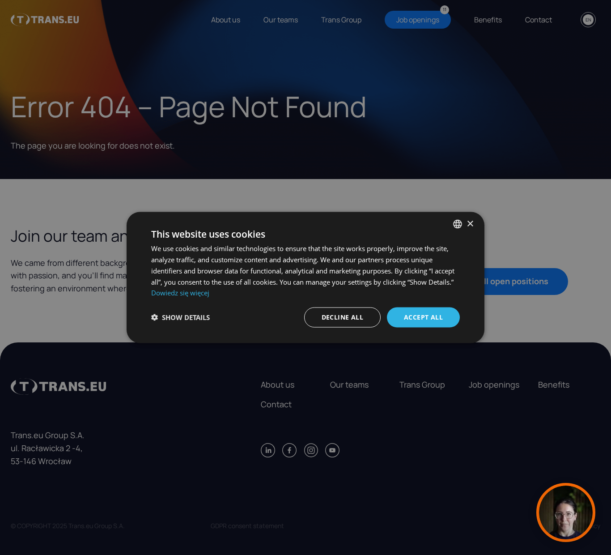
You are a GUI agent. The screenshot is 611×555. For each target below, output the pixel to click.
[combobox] (457, 224)
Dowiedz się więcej (180, 292)
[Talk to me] (565, 512)
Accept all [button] (423, 317)
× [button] (470, 223)
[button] (180, 317)
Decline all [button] (342, 317)
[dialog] (305, 277)
